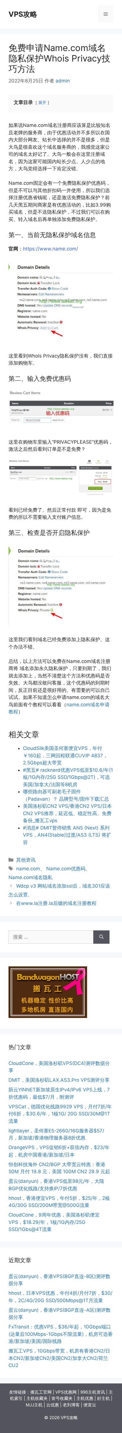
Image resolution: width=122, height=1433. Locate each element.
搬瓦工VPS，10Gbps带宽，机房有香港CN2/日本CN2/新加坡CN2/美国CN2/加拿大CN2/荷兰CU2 (59, 1358)
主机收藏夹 (37, 1398)
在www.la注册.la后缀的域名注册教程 (56, 903)
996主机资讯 (92, 1392)
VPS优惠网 (66, 1392)
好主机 (103, 1398)
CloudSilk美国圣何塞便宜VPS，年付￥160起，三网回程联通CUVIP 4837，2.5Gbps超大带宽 (65, 755)
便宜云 (89, 1405)
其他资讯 (25, 860)
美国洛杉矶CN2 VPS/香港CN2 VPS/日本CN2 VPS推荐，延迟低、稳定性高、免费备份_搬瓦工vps (67, 813)
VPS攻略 (23, 14)
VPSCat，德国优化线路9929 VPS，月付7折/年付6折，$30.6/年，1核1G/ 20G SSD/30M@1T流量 (60, 1114)
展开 (42, 102)
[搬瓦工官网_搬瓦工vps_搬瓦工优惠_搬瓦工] (48, 1016)
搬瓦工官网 (41, 1392)
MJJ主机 (34, 1405)
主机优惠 (84, 1398)
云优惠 (52, 1405)
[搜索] (101, 937)
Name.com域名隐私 (30, 877)
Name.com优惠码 (65, 868)
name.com (28, 868)
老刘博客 (71, 1405)
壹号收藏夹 (62, 1398)
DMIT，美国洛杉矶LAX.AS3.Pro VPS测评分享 (59, 1080)
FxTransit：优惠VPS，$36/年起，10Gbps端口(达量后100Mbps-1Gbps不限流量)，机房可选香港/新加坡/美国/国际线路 (61, 1334)
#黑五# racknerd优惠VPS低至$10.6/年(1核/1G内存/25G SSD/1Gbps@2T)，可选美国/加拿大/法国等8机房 (68, 777)
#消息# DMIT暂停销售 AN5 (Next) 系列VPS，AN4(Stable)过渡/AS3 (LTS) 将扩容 (67, 835)
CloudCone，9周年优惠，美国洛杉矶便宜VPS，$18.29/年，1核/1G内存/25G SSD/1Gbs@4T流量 (54, 1222)
